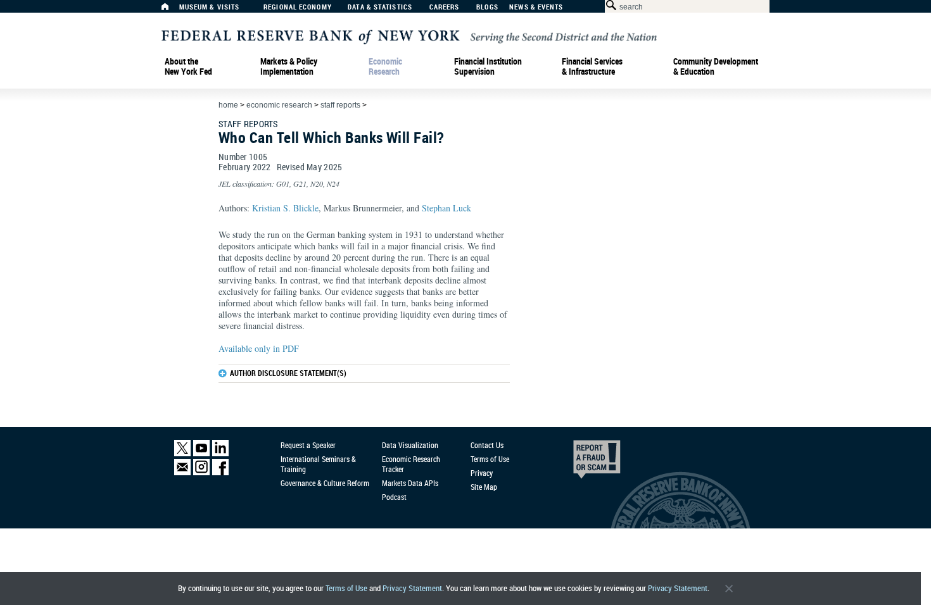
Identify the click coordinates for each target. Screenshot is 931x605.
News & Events (536, 7)
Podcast (394, 497)
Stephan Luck (446, 208)
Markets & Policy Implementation (288, 66)
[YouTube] (201, 453)
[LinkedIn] (220, 453)
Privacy (482, 473)
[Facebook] (220, 472)
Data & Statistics (380, 7)
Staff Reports (340, 105)
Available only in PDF (258, 348)
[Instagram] (201, 472)
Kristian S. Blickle (285, 208)
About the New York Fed (188, 66)
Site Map (484, 487)
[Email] (182, 472)
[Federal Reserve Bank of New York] (409, 35)
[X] (182, 453)
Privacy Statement (412, 588)
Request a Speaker (308, 445)
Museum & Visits (209, 7)
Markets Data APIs (410, 483)
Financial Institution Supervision (488, 66)
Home (228, 105)
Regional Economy (297, 7)
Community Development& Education (715, 66)
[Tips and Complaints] (579, 462)
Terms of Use (346, 588)
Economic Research (385, 66)
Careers (444, 7)
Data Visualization (410, 445)
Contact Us (487, 445)
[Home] (172, 9)
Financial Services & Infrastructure (592, 66)
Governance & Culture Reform (325, 483)
